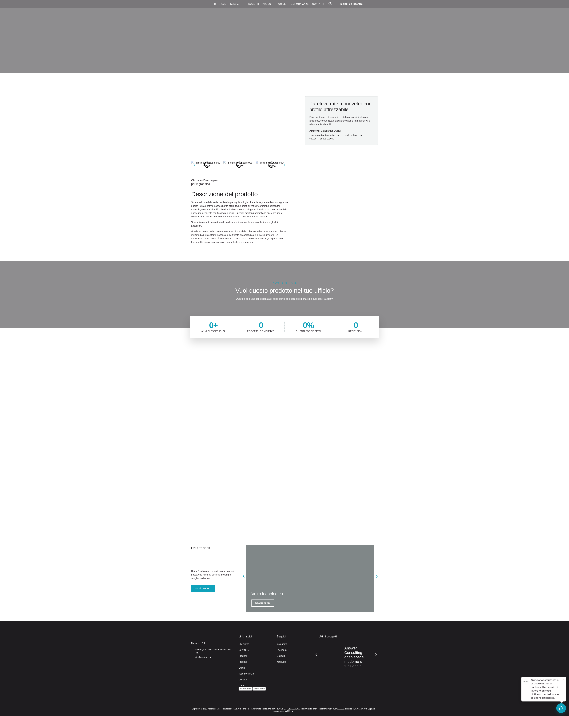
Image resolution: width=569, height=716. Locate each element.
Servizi (234, 4)
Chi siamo (220, 4)
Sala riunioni (327, 131)
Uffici (338, 131)
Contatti (318, 4)
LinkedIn (281, 656)
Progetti (253, 4)
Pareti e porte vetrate (347, 135)
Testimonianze (299, 4)
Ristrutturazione (326, 138)
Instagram (281, 644)
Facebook (281, 650)
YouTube (281, 662)
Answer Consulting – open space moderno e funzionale (354, 657)
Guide (282, 4)
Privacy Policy (245, 689)
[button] (194, 164)
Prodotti (268, 4)
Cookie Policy (259, 689)
